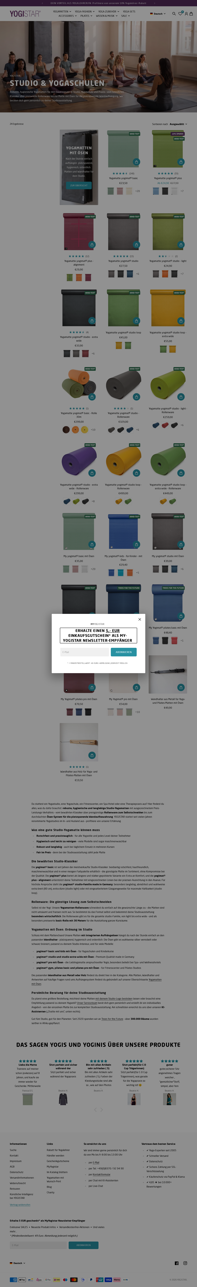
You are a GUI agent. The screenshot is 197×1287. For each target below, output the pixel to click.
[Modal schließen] (140, 619)
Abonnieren (124, 652)
